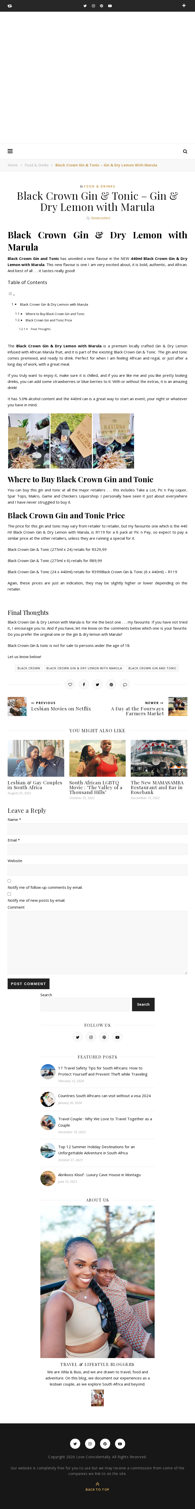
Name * (14, 819)
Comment (16, 907)
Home (13, 165)
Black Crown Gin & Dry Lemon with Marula (54, 304)
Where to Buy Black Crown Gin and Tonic (55, 314)
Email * (14, 840)
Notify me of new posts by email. (36, 900)
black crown (29, 668)
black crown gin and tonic (152, 668)
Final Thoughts (41, 329)
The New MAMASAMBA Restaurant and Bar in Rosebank (157, 787)
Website (15, 860)
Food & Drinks (36, 165)
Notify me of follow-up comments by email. (45, 887)
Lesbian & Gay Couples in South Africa (35, 784)
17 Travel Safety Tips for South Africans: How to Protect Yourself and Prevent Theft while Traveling (103, 1071)
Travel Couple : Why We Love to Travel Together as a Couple (105, 1121)
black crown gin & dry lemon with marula (84, 668)
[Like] (70, 684)
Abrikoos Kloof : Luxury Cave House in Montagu (99, 1174)
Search (46, 994)
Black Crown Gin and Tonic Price (49, 320)
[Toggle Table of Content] (11, 294)
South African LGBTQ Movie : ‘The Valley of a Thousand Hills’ (96, 787)
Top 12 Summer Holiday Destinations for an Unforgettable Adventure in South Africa (96, 1149)
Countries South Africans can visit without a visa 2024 (104, 1095)
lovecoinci (100, 217)
